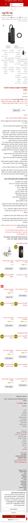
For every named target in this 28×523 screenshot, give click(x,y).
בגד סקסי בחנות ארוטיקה (20, 462)
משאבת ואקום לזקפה (12, 103)
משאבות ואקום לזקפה (15, 19)
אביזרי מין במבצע (22, 438)
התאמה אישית (13, 509)
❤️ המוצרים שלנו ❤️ (16, 17)
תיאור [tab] (23, 110)
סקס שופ (24, 405)
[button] (11, 4)
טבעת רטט (23, 478)
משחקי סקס (23, 452)
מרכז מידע (23, 415)
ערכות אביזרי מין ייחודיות (20, 434)
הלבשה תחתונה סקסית (21, 456)
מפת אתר (24, 426)
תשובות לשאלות (22, 417)
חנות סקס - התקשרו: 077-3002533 (14, 0)
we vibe (24, 485)
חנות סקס (24, 431)
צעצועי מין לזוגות (22, 436)
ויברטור (24, 440)
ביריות (25, 479)
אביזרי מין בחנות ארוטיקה (20, 460)
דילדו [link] (25, 473)
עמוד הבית (24, 17)
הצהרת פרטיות (22, 420)
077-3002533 (20, 403)
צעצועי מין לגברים (22, 459)
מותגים (24, 412)
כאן (23, 123)
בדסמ (25, 489)
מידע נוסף (23, 268)
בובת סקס (24, 474)
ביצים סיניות (23, 481)
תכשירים (24, 443)
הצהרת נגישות (22, 424)
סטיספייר (24, 476)
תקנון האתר (23, 419)
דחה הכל (13, 512)
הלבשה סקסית (22, 471)
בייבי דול (24, 449)
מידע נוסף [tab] (16, 110)
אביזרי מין (7, 17)
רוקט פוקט (23, 482)
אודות (25, 410)
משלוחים (24, 413)
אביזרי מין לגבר (23, 103)
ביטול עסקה (23, 422)
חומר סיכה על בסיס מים (10, 225)
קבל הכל (14, 516)
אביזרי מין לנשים (22, 470)
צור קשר (24, 445)
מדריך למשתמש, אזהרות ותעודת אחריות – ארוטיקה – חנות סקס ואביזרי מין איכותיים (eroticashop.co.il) (15, 232)
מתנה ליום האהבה (22, 457)
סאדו (25, 447)
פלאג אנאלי (23, 484)
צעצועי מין (24, 454)
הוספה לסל (9, 268)
